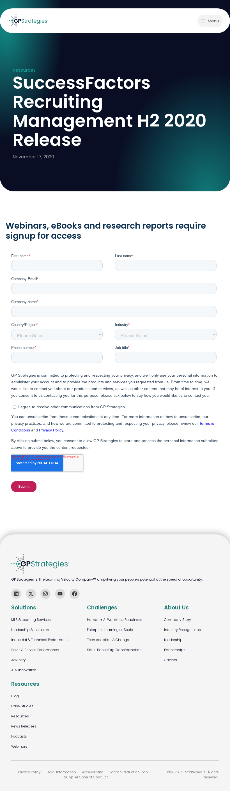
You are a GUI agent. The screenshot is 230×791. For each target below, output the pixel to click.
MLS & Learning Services (31, 619)
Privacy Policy (29, 772)
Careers (170, 660)
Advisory (18, 660)
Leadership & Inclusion (30, 629)
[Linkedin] (16, 594)
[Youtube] (60, 594)
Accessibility (92, 772)
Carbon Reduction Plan (128, 772)
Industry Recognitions (182, 629)
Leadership (173, 639)
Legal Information (61, 772)
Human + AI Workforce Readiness (114, 619)
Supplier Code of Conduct (86, 777)
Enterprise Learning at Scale (110, 629)
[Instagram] (45, 594)
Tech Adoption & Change (108, 639)
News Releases (23, 726)
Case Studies (22, 706)
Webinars (19, 746)
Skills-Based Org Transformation (114, 649)
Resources (24, 70)
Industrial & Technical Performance (40, 639)
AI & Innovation (23, 670)
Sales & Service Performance (35, 649)
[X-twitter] (31, 594)
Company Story (177, 619)
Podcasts (19, 736)
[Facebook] (75, 594)
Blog (15, 696)
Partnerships (174, 649)
